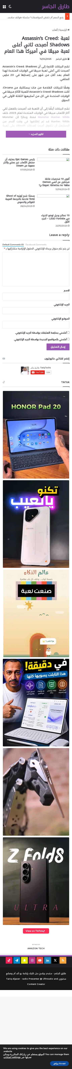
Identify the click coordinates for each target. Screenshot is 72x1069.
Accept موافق (59, 1063)
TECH (41, 948)
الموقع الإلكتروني (60, 318)
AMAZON (32, 948)
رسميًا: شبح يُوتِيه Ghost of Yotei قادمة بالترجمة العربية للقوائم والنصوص (20, 199)
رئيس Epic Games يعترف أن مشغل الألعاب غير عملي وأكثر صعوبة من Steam (19, 162)
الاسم (66, 290)
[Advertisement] (36, 1032)
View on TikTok (34, 930)
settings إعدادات (12, 1057)
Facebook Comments (36, 244)
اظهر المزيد (36, 134)
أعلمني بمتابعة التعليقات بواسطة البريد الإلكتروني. (41, 332)
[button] (36, 434)
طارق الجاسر (61, 59)
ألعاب (55, 30)
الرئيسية (63, 30)
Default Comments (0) (13, 244)
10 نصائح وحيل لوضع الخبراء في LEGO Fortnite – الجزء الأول (55, 218)
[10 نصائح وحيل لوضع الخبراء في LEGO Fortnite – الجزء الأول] (53, 203)
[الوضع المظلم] (10, 7)
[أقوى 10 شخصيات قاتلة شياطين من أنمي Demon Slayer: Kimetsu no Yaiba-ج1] (53, 167)
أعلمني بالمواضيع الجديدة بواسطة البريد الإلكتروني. (40, 339)
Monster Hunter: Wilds (53, 117)
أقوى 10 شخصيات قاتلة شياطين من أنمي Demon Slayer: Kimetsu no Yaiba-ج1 (54, 182)
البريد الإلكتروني (61, 304)
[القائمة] (4, 7)
